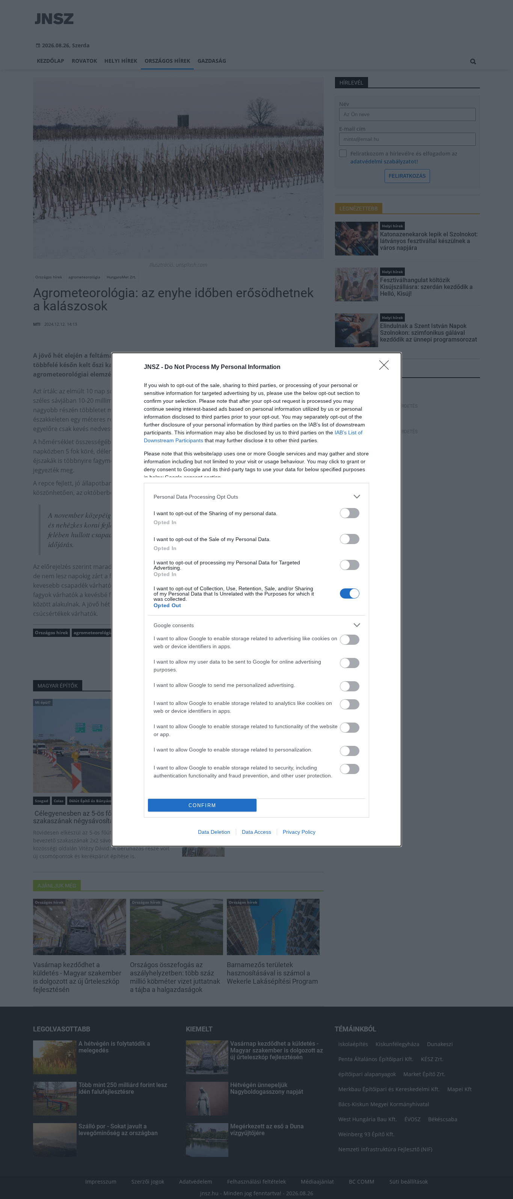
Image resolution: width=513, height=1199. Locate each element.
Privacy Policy (299, 832)
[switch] (349, 513)
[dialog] (256, 599)
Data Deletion (214, 832)
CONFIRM (202, 805)
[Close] (386, 367)
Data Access (256, 832)
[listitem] (256, 496)
